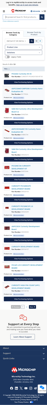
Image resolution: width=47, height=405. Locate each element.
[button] (22, 337)
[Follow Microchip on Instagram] (30, 389)
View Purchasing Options (23, 82)
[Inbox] (45, 11)
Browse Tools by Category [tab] (13, 33)
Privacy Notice (26, 400)
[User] (36, 11)
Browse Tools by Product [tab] (34, 33)
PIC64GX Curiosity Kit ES (22, 74)
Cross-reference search (11, 21)
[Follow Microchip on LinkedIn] (16, 389)
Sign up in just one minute (27, 5)
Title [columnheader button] (6, 69)
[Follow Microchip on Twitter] (21, 389)
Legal (34, 400)
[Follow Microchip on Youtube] (25, 388)
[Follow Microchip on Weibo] (35, 389)
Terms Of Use (15, 400)
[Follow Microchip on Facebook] (11, 389)
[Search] (42, 17)
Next (31, 307)
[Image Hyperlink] (18, 12)
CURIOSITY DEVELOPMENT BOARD (25, 246)
